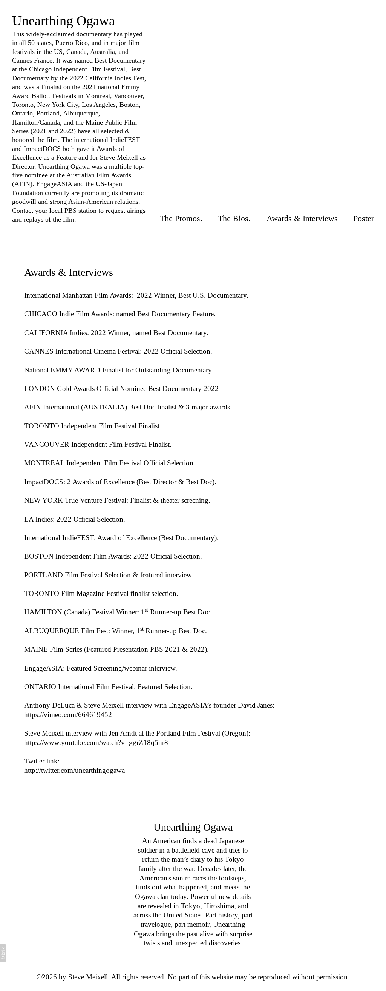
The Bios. (234, 218)
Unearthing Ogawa (193, 827)
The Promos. (181, 218)
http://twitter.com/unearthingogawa (74, 770)
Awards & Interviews (302, 218)
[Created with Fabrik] (3, 953)
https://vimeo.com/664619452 (68, 715)
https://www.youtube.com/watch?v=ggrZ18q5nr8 (96, 742)
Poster (363, 218)
